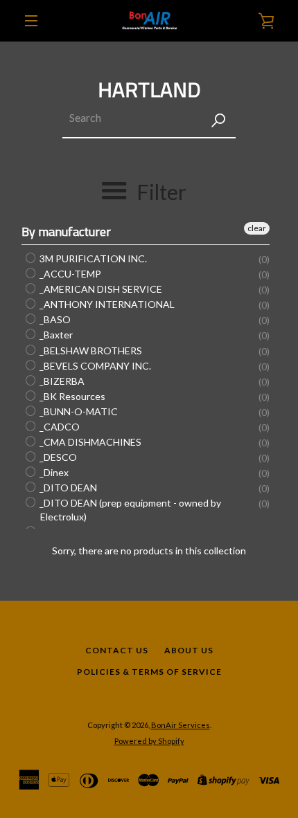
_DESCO (57, 457)
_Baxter (55, 335)
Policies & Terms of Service (149, 671)
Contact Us (116, 650)
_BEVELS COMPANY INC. (94, 366)
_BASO (54, 319)
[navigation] (31, 20)
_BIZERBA (61, 381)
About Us (188, 650)
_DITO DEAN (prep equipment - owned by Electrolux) (129, 509)
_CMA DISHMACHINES (89, 442)
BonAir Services (180, 724)
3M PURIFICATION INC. (92, 258)
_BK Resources (71, 396)
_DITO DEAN (67, 487)
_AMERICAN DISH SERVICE (99, 289)
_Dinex (53, 472)
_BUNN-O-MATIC (77, 411)
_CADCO (58, 427)
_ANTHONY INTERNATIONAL (106, 304)
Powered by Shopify (149, 740)
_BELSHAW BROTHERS (89, 350)
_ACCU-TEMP (69, 274)
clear (256, 228)
